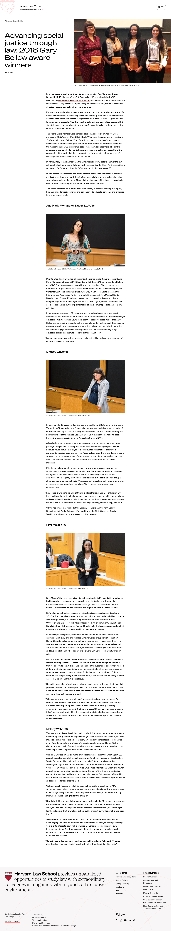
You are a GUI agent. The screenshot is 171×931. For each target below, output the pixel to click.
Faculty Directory (122, 883)
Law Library (120, 887)
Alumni (118, 890)
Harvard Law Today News (126, 877)
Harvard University (12, 921)
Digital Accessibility (40, 917)
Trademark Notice (39, 920)
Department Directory (152, 886)
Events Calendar (150, 877)
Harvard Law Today (29, 6)
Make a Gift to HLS (150, 893)
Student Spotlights (14, 21)
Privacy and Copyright (41, 923)
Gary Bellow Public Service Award (74, 100)
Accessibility (37, 914)
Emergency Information (153, 896)
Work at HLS (121, 893)
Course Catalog (122, 880)
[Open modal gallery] (85, 240)
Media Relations (149, 889)
